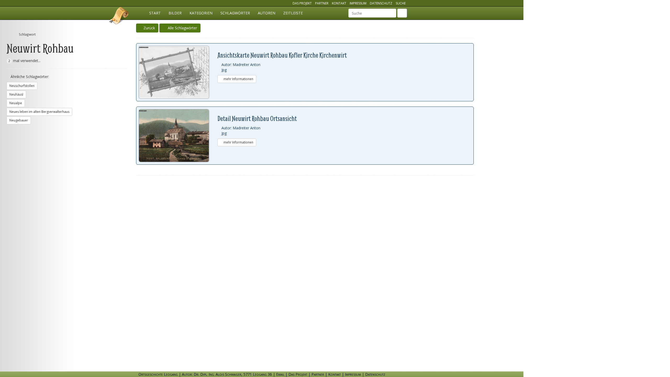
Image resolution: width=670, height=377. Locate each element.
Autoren (266, 12)
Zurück (148, 27)
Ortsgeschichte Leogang (119, 16)
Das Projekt (302, 3)
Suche (401, 3)
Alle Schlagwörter (181, 27)
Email (280, 374)
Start (155, 12)
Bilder (175, 12)
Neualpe (15, 103)
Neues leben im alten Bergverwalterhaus (39, 111)
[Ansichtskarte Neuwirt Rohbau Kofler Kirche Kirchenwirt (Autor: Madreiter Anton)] (178, 72)
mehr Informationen (238, 79)
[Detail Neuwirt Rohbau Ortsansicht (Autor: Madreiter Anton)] (178, 135)
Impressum (358, 3)
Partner (321, 3)
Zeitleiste (293, 12)
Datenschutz (381, 3)
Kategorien (201, 12)
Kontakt (339, 3)
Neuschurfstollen (22, 86)
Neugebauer (18, 120)
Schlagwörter (235, 12)
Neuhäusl (16, 94)
